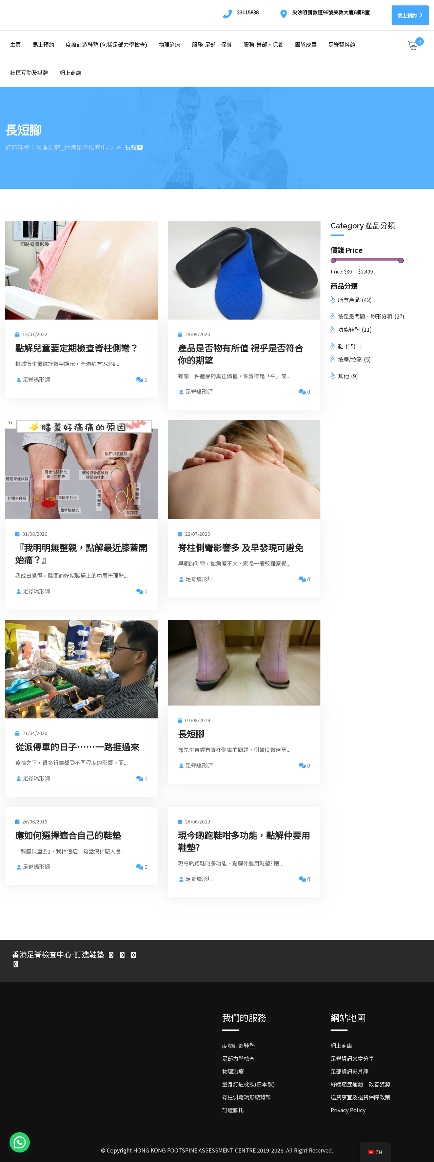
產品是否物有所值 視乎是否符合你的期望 (240, 353)
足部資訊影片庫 (350, 1071)
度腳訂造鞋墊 (238, 1045)
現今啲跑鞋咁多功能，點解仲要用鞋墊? (244, 841)
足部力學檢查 (238, 1058)
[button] (19, 1142)
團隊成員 (306, 45)
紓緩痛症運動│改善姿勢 (360, 1084)
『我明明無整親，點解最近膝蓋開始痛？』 (81, 553)
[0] (413, 45)
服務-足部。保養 (212, 45)
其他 (348, 376)
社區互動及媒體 (29, 73)
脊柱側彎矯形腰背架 (246, 1097)
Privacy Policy (348, 1110)
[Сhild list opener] (409, 317)
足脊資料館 (341, 45)
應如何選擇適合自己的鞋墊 (68, 835)
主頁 (15, 45)
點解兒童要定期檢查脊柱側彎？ (77, 347)
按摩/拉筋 (354, 359)
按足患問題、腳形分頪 (371, 316)
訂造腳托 (233, 1110)
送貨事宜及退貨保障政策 (360, 1097)
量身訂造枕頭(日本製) (248, 1084)
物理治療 (169, 45)
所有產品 (355, 299)
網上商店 (70, 73)
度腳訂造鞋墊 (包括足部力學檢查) (106, 45)
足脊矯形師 (36, 379)
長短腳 (191, 733)
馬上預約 (408, 15)
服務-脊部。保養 (263, 45)
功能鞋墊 (355, 329)
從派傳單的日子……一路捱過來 (77, 746)
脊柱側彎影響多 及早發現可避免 (240, 547)
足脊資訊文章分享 (352, 1058)
